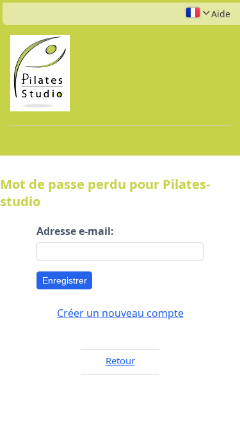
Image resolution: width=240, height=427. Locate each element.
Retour (120, 360)
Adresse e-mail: (75, 231)
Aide (220, 14)
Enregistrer (64, 280)
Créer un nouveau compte (120, 313)
